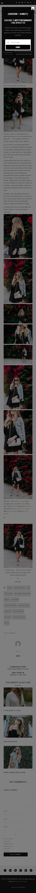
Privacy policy (8, 52)
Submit (18, 47)
